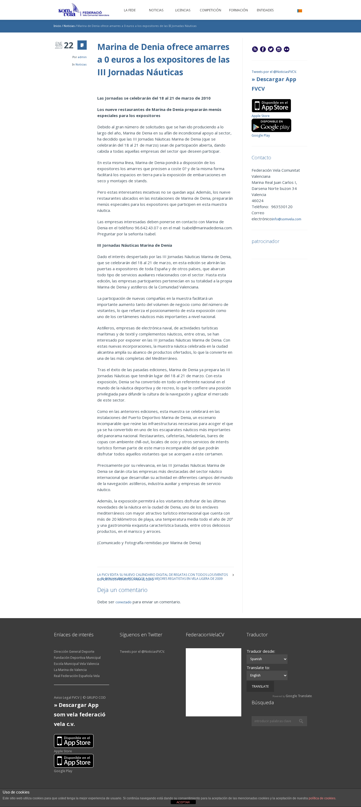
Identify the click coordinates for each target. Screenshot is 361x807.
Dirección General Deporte (74, 652)
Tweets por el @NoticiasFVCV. (274, 72)
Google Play (261, 135)
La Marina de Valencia (70, 670)
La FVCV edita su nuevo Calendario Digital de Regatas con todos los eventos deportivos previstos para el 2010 (162, 574)
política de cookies (322, 798)
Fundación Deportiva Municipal (77, 658)
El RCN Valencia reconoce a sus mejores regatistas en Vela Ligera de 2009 (162, 578)
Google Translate (299, 696)
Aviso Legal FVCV (66, 697)
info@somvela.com (286, 219)
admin (82, 57)
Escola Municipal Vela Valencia (76, 664)
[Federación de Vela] (84, 10)
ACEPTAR (183, 802)
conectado (123, 602)
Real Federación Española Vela (77, 676)
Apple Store (261, 116)
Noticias (69, 26)
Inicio (57, 26)
